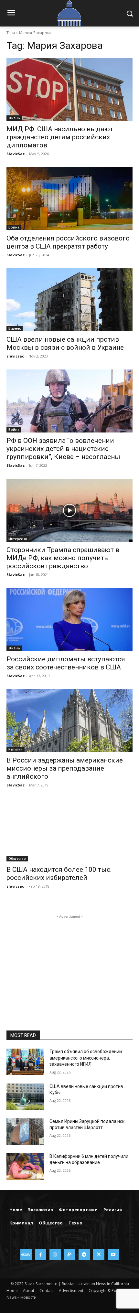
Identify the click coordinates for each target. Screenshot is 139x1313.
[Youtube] (113, 1254)
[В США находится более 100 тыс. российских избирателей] (69, 829)
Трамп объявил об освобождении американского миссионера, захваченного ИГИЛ (85, 1058)
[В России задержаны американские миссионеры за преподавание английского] (69, 720)
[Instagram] (55, 1254)
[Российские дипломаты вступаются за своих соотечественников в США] (69, 619)
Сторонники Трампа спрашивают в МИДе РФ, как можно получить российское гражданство (62, 558)
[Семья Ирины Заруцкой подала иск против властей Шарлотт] (25, 1131)
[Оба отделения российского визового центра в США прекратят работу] (69, 198)
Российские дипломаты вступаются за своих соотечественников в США (65, 663)
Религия (15, 749)
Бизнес (14, 328)
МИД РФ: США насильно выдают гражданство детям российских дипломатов (59, 137)
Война (13, 227)
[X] (98, 1254)
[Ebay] (26, 1254)
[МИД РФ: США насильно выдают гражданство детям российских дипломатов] (69, 89)
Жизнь (14, 118)
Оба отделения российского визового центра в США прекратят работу (68, 242)
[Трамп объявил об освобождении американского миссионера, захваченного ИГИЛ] (25, 1062)
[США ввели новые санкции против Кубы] (25, 1096)
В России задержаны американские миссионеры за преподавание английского (64, 768)
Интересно (17, 539)
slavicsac (15, 356)
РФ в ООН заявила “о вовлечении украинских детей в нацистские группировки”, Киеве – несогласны (63, 449)
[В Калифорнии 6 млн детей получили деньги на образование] (25, 1166)
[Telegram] (84, 1254)
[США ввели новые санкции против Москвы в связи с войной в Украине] (69, 299)
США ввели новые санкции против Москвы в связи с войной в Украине (65, 343)
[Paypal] (69, 1254)
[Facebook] (40, 1254)
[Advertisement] (69, 960)
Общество (17, 858)
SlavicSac (15, 153)
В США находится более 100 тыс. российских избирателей (59, 873)
